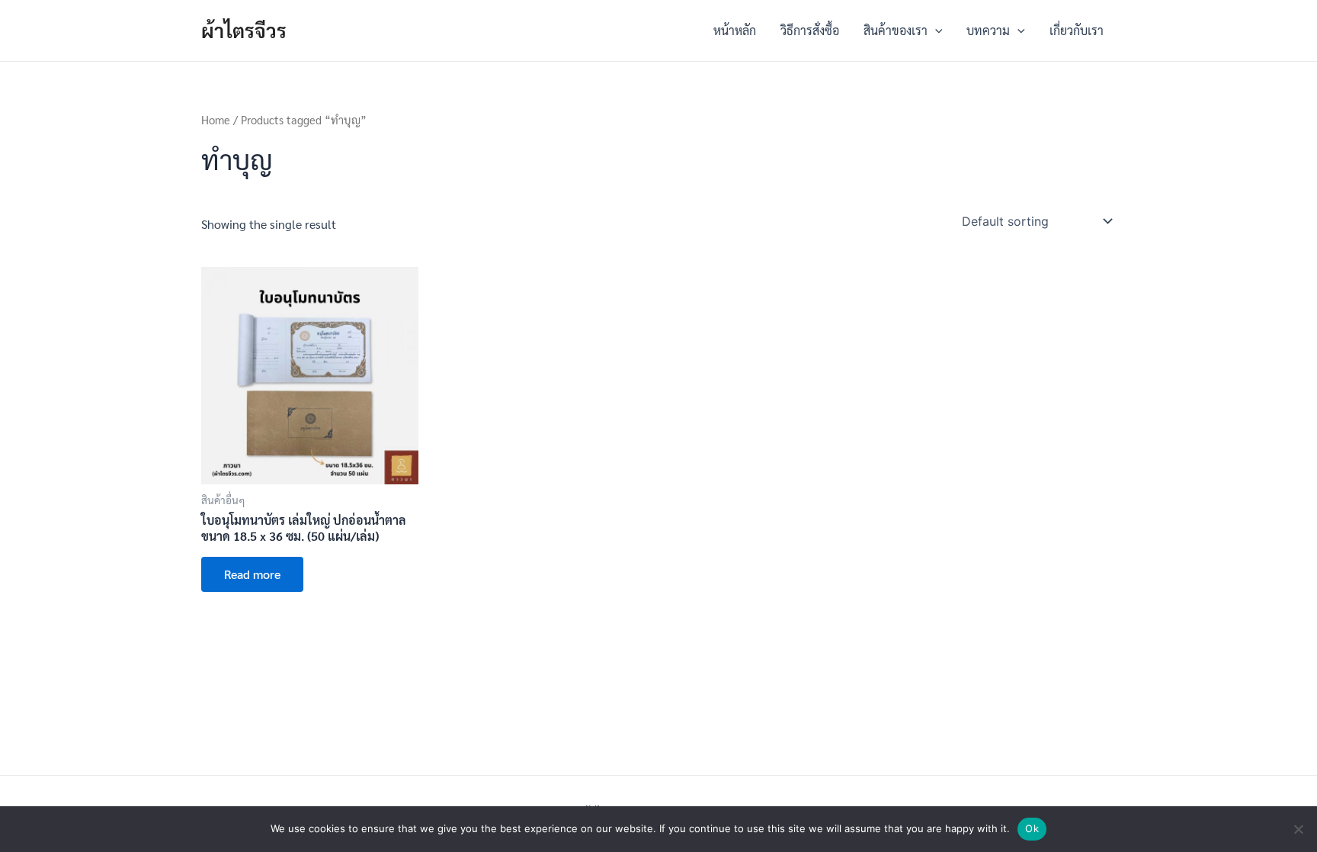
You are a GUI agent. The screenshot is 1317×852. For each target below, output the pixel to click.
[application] (935, 30)
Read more (252, 574)
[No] (1298, 829)
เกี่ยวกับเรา (1076, 30)
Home (215, 119)
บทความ (988, 30)
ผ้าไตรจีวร (244, 30)
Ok (1032, 828)
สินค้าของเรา (896, 30)
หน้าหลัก (734, 30)
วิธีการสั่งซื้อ (809, 30)
